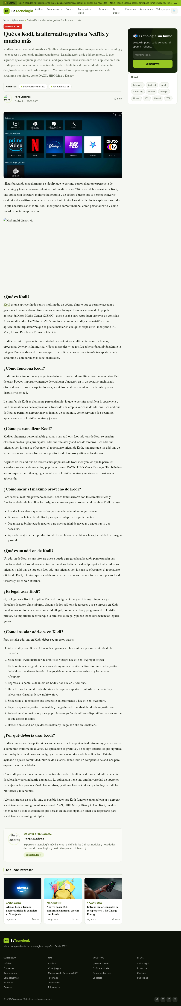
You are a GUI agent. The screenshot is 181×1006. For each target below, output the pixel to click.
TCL (168, 98)
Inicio (6, 20)
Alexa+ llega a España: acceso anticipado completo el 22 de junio (141, 3)
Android (152, 85)
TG (163, 999)
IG (169, 999)
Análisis (39, 9)
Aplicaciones (146, 9)
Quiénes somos (101, 963)
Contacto (97, 977)
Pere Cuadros (22, 96)
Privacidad (142, 968)
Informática (54, 987)
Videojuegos (163, 9)
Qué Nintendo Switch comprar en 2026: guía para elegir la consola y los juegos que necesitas (63, 3)
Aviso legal (142, 963)
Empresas (130, 9)
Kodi (7, 304)
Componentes (54, 9)
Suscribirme (153, 63)
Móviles (8, 963)
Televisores (54, 982)
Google (164, 91)
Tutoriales (104, 9)
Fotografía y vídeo (84, 11)
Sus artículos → (34, 855)
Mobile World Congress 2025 (63, 973)
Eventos (70, 9)
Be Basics (116, 11)
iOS (146, 98)
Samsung (137, 91)
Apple (164, 85)
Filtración (137, 85)
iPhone (151, 91)
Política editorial (101, 968)
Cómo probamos (101, 973)
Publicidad (142, 977)
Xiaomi (157, 98)
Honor (136, 98)
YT (157, 999)
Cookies (141, 973)
